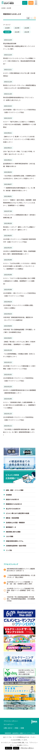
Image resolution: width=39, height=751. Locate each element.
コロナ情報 (9, 536)
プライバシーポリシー (11, 721)
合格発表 (9, 495)
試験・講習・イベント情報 (14, 490)
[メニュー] (36, 2)
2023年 (7, 32)
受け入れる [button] (8, 748)
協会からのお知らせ (12, 499)
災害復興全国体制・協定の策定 (16, 546)
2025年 (17, 28)
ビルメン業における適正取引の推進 (17, 513)
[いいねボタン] (28, 18)
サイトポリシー (9, 724)
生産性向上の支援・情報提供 (15, 522)
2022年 (17, 32)
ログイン (25, 3)
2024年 (26, 28)
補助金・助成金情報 (12, 518)
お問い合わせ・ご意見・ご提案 (14, 728)
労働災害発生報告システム (14, 541)
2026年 (7, 28)
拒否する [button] (16, 748)
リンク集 (9, 550)
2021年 (26, 32)
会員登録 (31, 3)
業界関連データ (11, 527)
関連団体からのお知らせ (14, 504)
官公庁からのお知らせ (13, 509)
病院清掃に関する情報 (13, 532)
